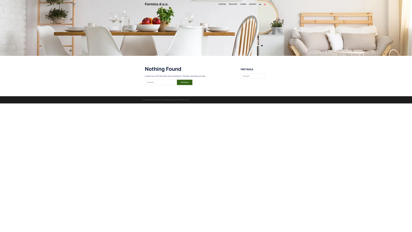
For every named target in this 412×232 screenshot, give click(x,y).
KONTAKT (252, 4)
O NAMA (243, 4)
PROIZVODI (233, 4)
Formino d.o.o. (156, 4)
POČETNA (222, 4)
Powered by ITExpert (152, 100)
